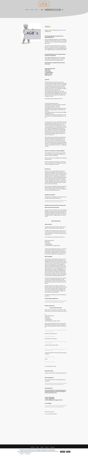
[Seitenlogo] (44, 4)
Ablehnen (68, 451)
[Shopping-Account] (62, 9)
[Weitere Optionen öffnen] (40, 10)
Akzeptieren (62, 451)
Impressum (22, 453)
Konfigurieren (27, 453)
